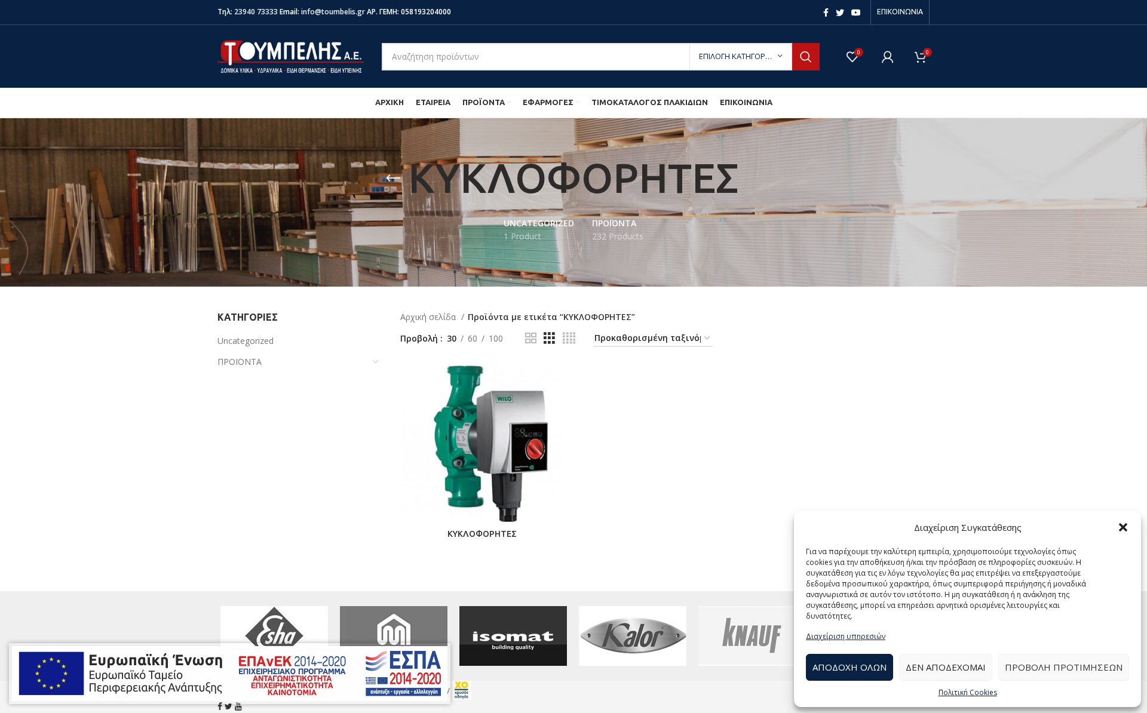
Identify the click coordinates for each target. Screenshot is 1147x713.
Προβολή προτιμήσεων (1064, 667)
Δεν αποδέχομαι (946, 667)
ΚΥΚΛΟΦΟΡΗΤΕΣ (482, 534)
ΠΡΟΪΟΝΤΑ (239, 361)
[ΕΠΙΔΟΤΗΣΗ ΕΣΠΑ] (229, 673)
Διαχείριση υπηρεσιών (845, 636)
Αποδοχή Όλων (849, 667)
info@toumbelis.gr (333, 12)
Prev (233, 636)
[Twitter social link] (840, 12)
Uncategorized (245, 340)
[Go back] (393, 178)
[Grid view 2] (530, 338)
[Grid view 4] (569, 338)
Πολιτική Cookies (968, 692)
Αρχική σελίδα (429, 316)
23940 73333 (256, 12)
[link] (461, 688)
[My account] (888, 57)
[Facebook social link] (826, 12)
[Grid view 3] (549, 338)
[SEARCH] (806, 56)
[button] (1123, 527)
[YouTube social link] (856, 12)
